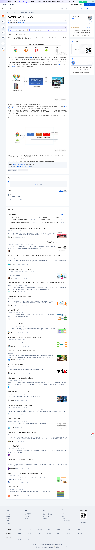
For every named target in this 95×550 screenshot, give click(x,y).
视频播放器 (11, 230)
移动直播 (14, 170)
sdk (13, 339)
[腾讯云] (4, 4)
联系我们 (63, 516)
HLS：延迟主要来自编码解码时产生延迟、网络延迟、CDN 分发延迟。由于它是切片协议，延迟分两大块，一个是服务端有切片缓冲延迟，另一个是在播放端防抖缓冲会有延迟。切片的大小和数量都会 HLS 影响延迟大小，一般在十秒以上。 (31, 301)
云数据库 (68, 529)
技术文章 (8, 513)
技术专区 (8, 523)
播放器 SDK (33, 244)
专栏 (13, 12)
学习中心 (8, 520)
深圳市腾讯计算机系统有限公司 (34, 546)
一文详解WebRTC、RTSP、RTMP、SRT (19, 269)
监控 (17, 285)
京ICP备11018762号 (58, 547)
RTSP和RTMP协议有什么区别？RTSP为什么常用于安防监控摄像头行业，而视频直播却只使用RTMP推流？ (37, 283)
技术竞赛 (26, 518)
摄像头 (20, 285)
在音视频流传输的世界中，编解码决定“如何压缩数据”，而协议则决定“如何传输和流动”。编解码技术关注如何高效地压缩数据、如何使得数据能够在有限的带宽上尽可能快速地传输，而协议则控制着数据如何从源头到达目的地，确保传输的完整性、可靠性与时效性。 (31, 247)
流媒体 (14, 421)
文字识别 (49, 537)
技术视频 (8, 518)
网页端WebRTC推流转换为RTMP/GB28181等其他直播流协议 (25, 473)
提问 (90, 63)
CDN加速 (49, 533)
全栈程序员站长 (75, 17)
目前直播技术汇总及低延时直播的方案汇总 (19, 296)
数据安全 (19, 537)
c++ (13, 462)
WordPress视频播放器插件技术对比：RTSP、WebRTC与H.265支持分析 (28, 228)
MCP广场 (32, 8)
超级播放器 (11, 271)
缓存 (13, 298)
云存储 (19, 530)
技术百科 (8, 522)
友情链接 (63, 518)
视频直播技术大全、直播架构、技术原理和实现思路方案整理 (24, 337)
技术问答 (8, 514)
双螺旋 (14, 366)
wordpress (27, 230)
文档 (72, 4)
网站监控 (19, 539)
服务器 (13, 66)
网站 (23, 312)
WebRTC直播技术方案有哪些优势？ (18, 30)
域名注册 (19, 529)
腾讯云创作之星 (46, 516)
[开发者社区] (11, 4)
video (18, 475)
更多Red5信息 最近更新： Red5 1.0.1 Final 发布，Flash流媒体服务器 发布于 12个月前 (27, 369)
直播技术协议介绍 (13, 487)
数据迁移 (29, 539)
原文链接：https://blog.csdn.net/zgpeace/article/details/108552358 (22, 342)
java (27, 170)
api (19, 170)
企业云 (39, 533)
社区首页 (8, 12)
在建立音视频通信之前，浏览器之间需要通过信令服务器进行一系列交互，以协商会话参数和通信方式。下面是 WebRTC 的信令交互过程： (31, 478)
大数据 (68, 537)
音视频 (25, 421)
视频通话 (58, 533)
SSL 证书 (22, 448)
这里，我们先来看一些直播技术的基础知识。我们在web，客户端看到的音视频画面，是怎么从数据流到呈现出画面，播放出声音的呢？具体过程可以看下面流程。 (31, 315)
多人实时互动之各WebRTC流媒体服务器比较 (20, 459)
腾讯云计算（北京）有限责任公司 (39, 547)
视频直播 (22, 244)
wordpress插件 (18, 230)
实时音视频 (18, 312)
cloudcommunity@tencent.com (23, 166)
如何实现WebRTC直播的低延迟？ (56, 30)
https (23, 170)
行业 (13, 285)
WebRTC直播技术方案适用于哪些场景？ (38, 30)
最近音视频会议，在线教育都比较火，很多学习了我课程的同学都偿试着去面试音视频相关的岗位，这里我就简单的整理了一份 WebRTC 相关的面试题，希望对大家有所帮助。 (37, 451)
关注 (90, 20)
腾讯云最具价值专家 (47, 513)
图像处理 (28, 394)
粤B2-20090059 (51, 546)
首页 (2, 8)
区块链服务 (40, 529)
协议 (10, 285)
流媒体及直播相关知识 (14, 419)
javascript (16, 394)
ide (16, 339)
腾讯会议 (29, 533)
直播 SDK (21, 271)
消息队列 (49, 529)
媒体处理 (11, 394)
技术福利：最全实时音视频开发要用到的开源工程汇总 (23, 432)
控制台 (81, 4)
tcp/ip (27, 407)
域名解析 (78, 529)
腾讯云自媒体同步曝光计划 (19, 164)
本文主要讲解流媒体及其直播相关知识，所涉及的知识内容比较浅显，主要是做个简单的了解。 (28, 423)
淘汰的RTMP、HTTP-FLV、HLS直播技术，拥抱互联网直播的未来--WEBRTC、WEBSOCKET (34, 255)
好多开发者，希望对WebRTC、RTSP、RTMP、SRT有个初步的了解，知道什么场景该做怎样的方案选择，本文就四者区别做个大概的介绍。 (31, 274)
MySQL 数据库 (79, 533)
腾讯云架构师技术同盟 (47, 514)
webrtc (10, 258)
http (24, 339)
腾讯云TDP (45, 518)
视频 (18, 421)
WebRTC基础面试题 (13, 446)
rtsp (23, 230)
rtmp (14, 475)
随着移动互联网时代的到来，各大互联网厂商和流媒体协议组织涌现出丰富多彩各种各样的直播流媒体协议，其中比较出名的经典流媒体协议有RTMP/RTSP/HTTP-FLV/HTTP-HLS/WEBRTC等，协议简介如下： (37, 261)
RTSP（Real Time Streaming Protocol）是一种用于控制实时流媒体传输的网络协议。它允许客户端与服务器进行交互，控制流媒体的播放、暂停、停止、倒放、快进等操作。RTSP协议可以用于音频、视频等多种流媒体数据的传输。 (37, 288)
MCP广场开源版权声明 (66, 520)
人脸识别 (19, 533)
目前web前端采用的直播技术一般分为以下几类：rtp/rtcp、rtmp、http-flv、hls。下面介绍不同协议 (29, 491)
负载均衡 (29, 537)
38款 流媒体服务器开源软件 (15, 364)
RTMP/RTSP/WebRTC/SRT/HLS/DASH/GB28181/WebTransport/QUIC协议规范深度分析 (32, 242)
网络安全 (17, 448)
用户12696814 (79, 63)
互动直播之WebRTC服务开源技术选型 (18, 391)
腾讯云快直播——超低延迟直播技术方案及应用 (21, 378)
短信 (38, 537)
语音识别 (29, 535)
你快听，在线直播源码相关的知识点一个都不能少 (21, 351)
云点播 (58, 537)
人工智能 (27, 244)
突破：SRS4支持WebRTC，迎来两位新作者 (20, 405)
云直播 (9, 170)
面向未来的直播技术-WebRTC (16, 310)
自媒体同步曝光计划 (28, 513)
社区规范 (63, 513)
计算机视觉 (11, 244)
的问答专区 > (89, 59)
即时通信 (28, 37)
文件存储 (20, 339)
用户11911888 (13, 194)
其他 (10, 434)
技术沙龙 (8, 516)
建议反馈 (76, 4)
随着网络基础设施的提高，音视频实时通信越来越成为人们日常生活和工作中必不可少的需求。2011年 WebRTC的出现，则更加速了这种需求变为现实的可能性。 (37, 465)
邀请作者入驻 (27, 514)
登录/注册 (89, 4)
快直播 (16, 271)
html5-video (33, 230)
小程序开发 (79, 537)
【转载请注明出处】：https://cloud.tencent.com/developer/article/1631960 (24, 396)
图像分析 (68, 533)
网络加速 (58, 529)
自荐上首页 (27, 516)
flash (13, 489)
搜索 (81, 8)
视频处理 (23, 407)
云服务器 (29, 529)
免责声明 (63, 514)
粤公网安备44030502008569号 (61, 546)
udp (20, 489)
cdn (10, 339)
